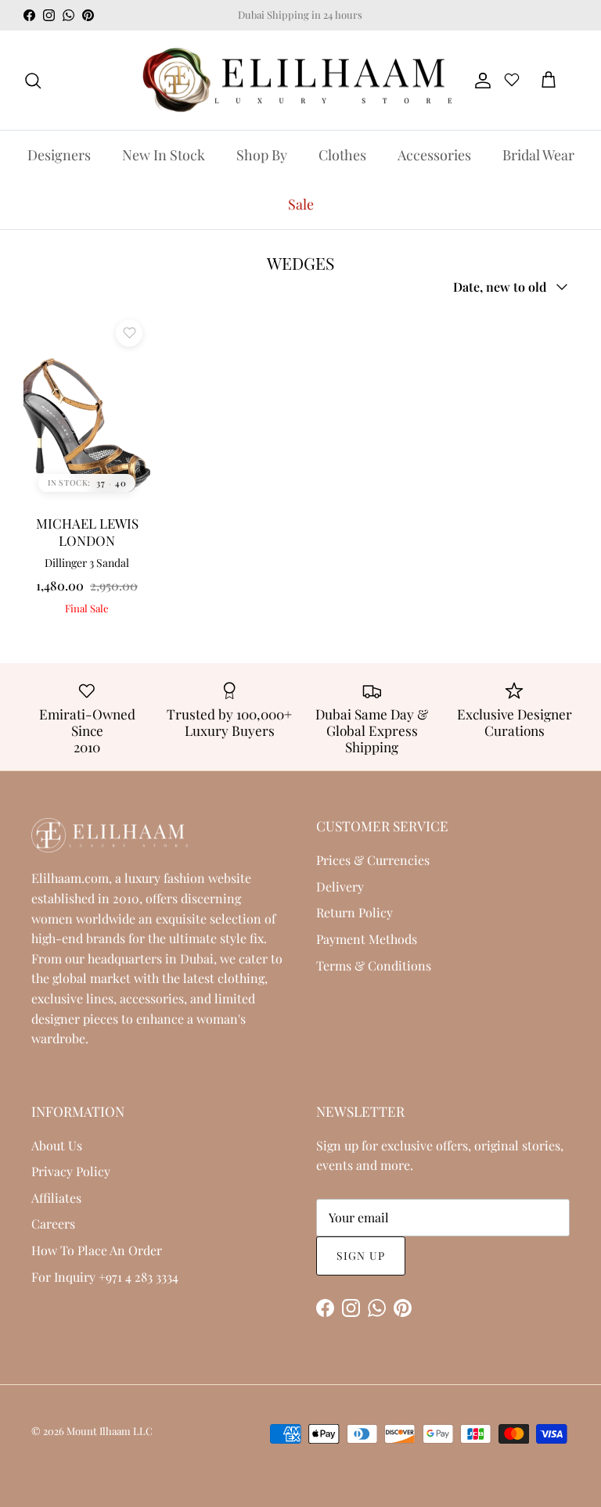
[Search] (32, 80)
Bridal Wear (538, 154)
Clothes (342, 154)
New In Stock (163, 154)
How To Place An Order (96, 1250)
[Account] (479, 80)
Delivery (340, 886)
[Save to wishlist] (129, 333)
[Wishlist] (512, 82)
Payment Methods (366, 939)
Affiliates (56, 1197)
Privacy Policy (70, 1171)
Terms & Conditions (373, 965)
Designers (59, 154)
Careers (53, 1223)
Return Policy (354, 912)
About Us (56, 1145)
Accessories (434, 154)
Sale (301, 204)
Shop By (261, 154)
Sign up (360, 1255)
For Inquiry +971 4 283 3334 (104, 1276)
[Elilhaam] (295, 80)
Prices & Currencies (373, 860)
